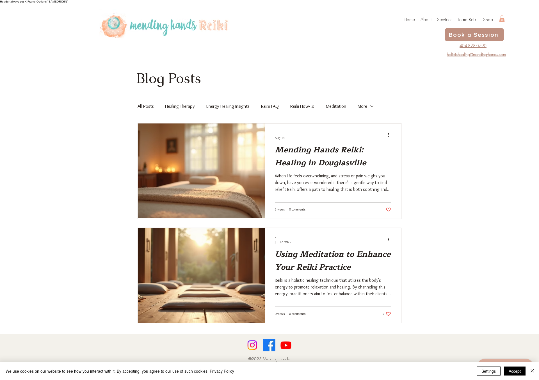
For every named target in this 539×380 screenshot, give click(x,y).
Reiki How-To (302, 106)
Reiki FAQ (270, 106)
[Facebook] (269, 345)
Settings (488, 371)
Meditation (336, 106)
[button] (502, 18)
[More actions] (390, 135)
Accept (515, 371)
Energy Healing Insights (228, 106)
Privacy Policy (222, 371)
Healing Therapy (180, 106)
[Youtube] (286, 345)
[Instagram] (252, 345)
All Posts (146, 106)
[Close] (532, 371)
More (362, 106)
